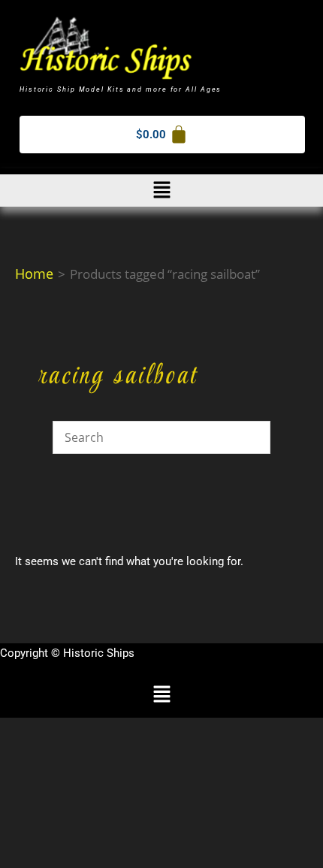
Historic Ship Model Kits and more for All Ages (121, 89)
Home (34, 274)
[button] (161, 190)
